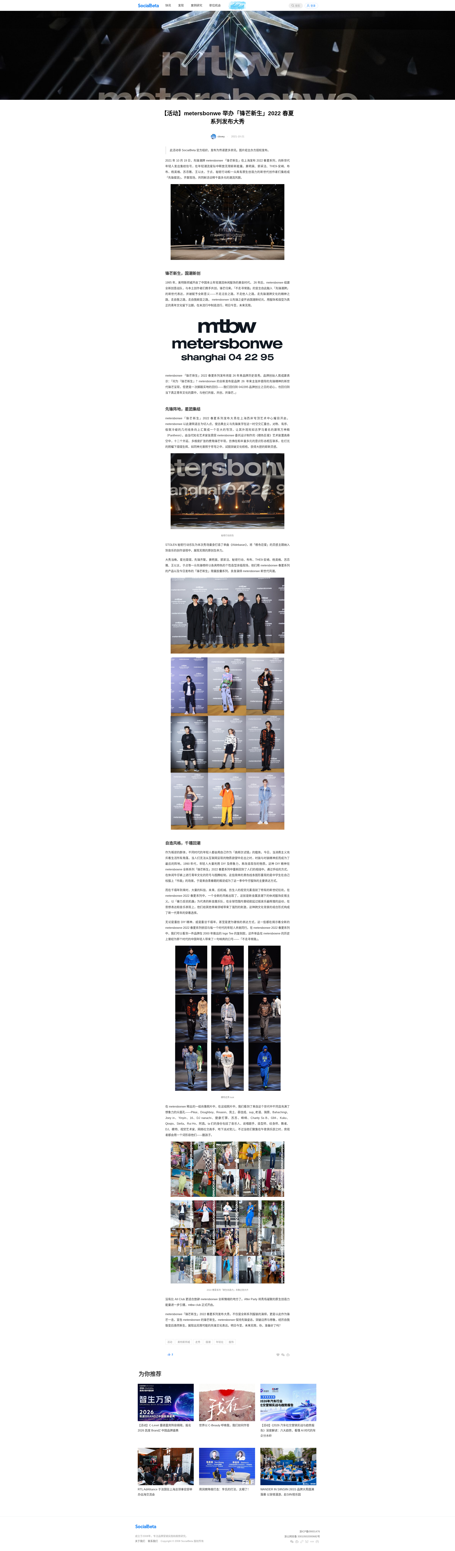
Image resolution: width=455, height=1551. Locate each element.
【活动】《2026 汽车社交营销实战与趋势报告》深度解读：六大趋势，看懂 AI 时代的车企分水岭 (288, 1430)
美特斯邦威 (184, 1342)
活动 (169, 1342)
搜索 (297, 5)
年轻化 (219, 1342)
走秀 (197, 1342)
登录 (313, 5)
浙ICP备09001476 (309, 1531)
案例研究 (196, 5)
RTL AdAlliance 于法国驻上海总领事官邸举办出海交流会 (165, 1492)
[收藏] (278, 1355)
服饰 (231, 1342)
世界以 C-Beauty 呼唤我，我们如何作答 (224, 1425)
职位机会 (215, 5)
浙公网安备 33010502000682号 (302, 1536)
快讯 (168, 5)
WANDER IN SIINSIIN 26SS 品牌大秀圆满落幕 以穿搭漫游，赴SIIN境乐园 (287, 1492)
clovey (221, 136)
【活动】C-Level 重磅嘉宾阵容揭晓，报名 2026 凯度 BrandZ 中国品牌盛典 (164, 1428)
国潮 (208, 1342)
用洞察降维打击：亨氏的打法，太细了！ (224, 1489)
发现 (181, 5)
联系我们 (153, 1541)
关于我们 (140, 1541)
